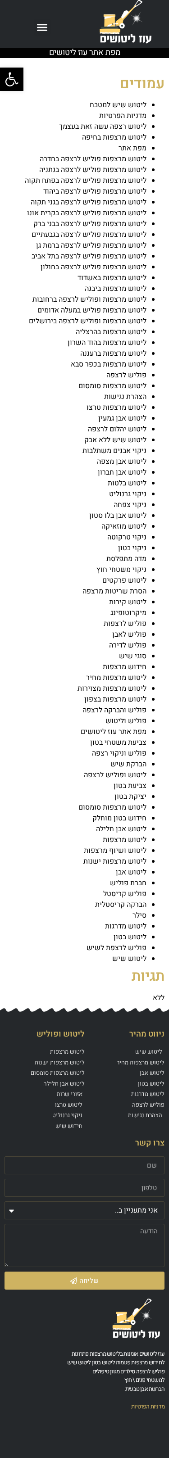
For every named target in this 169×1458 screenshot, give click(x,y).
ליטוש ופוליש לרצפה (115, 775)
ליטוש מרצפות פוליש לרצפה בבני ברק (89, 223)
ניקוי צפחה (130, 504)
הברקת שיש (128, 764)
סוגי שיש (132, 656)
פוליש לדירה (127, 645)
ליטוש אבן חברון (122, 472)
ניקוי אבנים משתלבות (114, 450)
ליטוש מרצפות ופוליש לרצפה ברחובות (89, 299)
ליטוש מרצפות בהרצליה (111, 331)
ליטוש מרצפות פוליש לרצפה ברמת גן (91, 245)
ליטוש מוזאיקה (123, 526)
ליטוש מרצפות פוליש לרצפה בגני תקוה (88, 202)
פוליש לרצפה (126, 375)
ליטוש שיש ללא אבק (115, 440)
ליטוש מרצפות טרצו (116, 407)
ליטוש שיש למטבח (118, 105)
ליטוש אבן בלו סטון (117, 515)
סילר (139, 915)
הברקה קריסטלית (120, 904)
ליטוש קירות (127, 602)
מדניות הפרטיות (122, 115)
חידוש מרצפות (124, 666)
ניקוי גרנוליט (127, 494)
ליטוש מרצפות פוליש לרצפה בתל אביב (89, 256)
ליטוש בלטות (127, 483)
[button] (42, 27)
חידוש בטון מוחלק (119, 818)
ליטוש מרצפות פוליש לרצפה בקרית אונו (86, 213)
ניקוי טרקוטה (126, 537)
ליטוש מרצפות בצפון (115, 699)
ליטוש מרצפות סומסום (112, 385)
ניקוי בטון (132, 548)
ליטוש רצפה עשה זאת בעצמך (102, 126)
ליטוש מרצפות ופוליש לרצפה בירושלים (87, 321)
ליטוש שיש (129, 958)
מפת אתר (132, 148)
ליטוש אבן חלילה (121, 829)
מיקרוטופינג (128, 612)
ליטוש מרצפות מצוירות (112, 688)
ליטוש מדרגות (125, 926)
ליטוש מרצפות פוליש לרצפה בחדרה (93, 159)
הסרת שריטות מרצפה (114, 591)
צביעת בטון (130, 785)
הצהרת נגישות (125, 396)
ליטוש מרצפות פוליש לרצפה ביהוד (94, 191)
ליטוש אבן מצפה (121, 461)
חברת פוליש (128, 883)
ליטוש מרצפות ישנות (114, 861)
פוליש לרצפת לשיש (116, 947)
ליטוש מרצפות (124, 839)
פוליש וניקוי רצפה (119, 753)
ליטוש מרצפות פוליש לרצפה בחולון (93, 267)
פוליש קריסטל (124, 893)
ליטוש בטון (130, 937)
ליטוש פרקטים (124, 580)
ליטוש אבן (131, 872)
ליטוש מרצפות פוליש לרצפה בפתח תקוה (85, 180)
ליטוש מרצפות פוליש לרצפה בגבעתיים (89, 234)
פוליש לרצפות (125, 623)
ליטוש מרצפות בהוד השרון (107, 342)
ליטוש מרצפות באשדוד (112, 277)
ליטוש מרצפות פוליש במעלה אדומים (91, 310)
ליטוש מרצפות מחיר (116, 677)
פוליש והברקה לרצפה (114, 710)
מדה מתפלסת (126, 558)
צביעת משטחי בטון (118, 742)
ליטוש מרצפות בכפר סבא (108, 364)
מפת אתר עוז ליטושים (113, 731)
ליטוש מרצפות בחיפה (114, 137)
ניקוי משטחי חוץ (121, 569)
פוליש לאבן (129, 634)
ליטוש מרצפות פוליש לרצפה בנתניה (92, 169)
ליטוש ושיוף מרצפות (115, 850)
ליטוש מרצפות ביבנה (115, 288)
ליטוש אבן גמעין (122, 418)
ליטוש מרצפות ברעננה (113, 353)
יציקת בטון (130, 796)
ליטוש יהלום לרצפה (117, 429)
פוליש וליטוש (125, 720)
